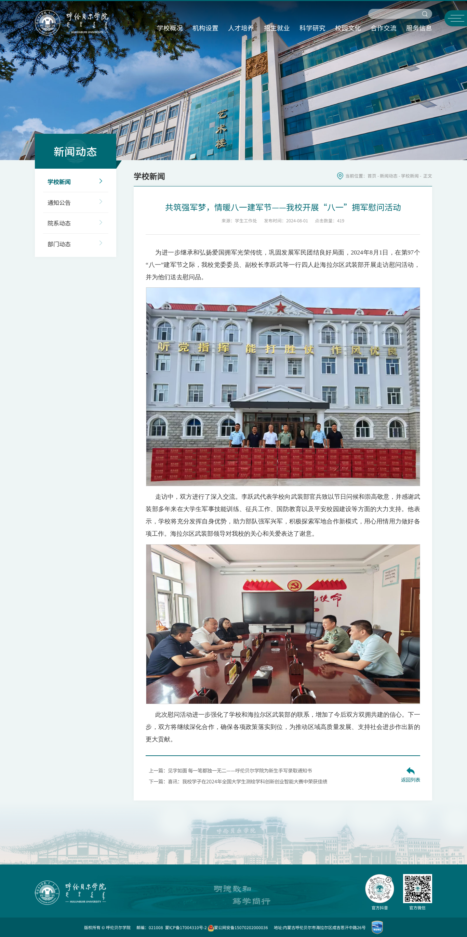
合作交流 (384, 27)
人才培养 (241, 27)
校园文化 (348, 27)
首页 (372, 175)
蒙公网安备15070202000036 (241, 927)
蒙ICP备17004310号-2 (186, 927)
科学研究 (312, 27)
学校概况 (170, 27)
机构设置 (205, 27)
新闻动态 (389, 175)
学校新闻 (410, 175)
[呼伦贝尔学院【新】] (71, 21)
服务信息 (419, 27)
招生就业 (277, 27)
